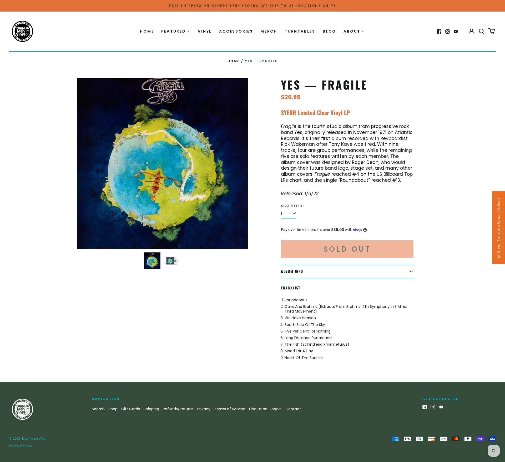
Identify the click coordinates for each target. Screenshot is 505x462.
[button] (481, 31)
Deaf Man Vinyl (34, 438)
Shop (113, 409)
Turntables (300, 31)
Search (98, 409)
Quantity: (293, 206)
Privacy (203, 409)
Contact (293, 409)
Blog (329, 31)
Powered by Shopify (20, 445)
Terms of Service (229, 409)
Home (147, 31)
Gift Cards (130, 409)
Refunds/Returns (178, 409)
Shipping (151, 409)
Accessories (236, 31)
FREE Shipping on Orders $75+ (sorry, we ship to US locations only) (252, 5)
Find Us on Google (265, 409)
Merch (268, 31)
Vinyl (205, 31)
